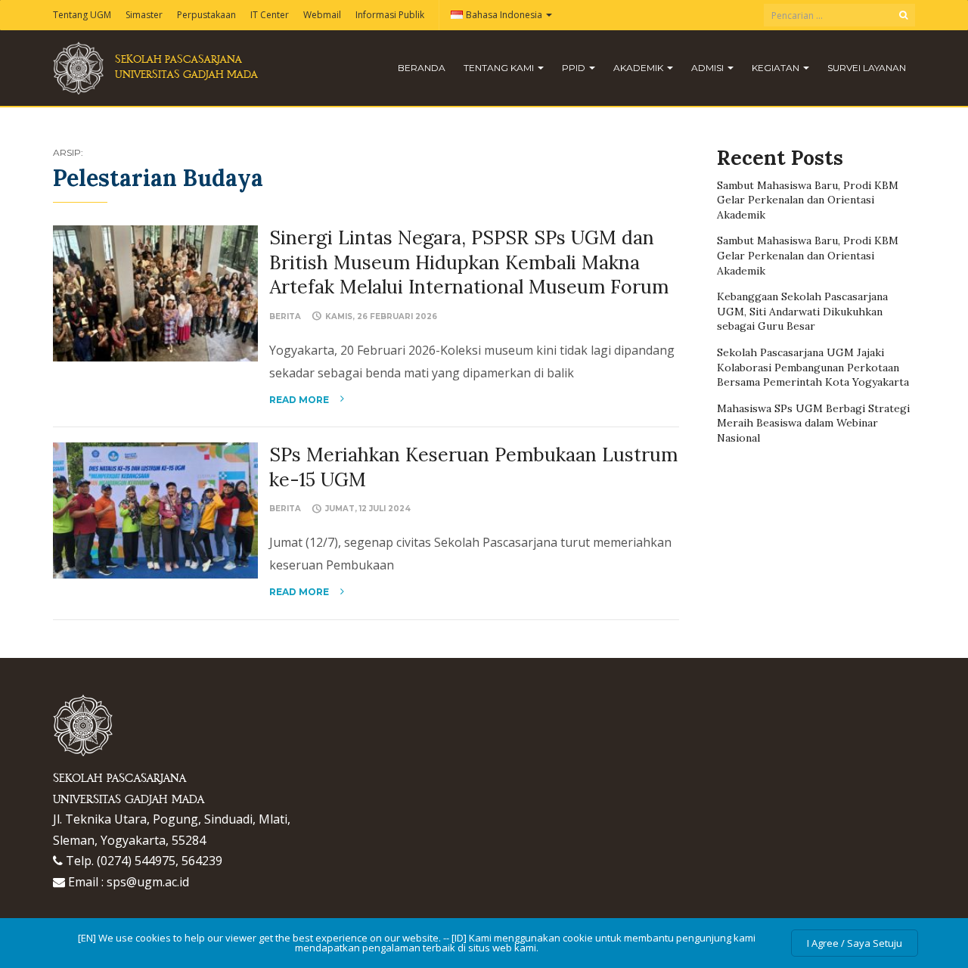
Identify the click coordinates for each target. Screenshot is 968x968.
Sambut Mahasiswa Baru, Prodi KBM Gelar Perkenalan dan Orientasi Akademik (807, 200)
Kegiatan (777, 67)
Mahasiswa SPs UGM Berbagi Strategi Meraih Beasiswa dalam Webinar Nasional (813, 423)
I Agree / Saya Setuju (854, 943)
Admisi (708, 67)
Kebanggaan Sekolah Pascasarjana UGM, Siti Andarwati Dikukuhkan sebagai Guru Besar (802, 311)
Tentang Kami (500, 67)
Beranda (421, 67)
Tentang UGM (82, 14)
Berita (285, 316)
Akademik (639, 67)
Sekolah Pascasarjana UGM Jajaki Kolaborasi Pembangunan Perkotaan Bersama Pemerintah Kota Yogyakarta (813, 367)
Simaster (144, 14)
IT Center (269, 14)
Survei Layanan (866, 67)
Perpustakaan (206, 14)
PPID (575, 67)
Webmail (322, 14)
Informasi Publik (389, 14)
